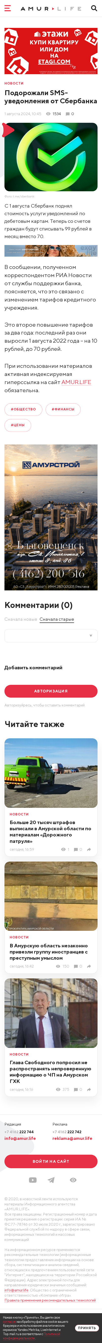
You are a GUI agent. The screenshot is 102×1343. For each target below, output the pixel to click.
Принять (87, 1328)
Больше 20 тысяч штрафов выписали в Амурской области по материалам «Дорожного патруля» (50, 831)
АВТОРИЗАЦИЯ (51, 691)
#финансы (63, 409)
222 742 (66, 1132)
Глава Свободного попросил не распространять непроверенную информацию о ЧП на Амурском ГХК (50, 1071)
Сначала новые (20, 619)
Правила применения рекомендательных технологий (50, 1300)
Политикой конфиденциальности (31, 1336)
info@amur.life (20, 1138)
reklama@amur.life (72, 1138)
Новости (14, 83)
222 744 (19, 1132)
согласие (9, 1322)
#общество (23, 409)
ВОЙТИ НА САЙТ (51, 1161)
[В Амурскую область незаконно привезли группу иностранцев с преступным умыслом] (90, 966)
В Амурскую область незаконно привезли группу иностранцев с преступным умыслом (49, 951)
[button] (73, 1180)
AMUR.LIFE (76, 382)
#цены (18, 425)
